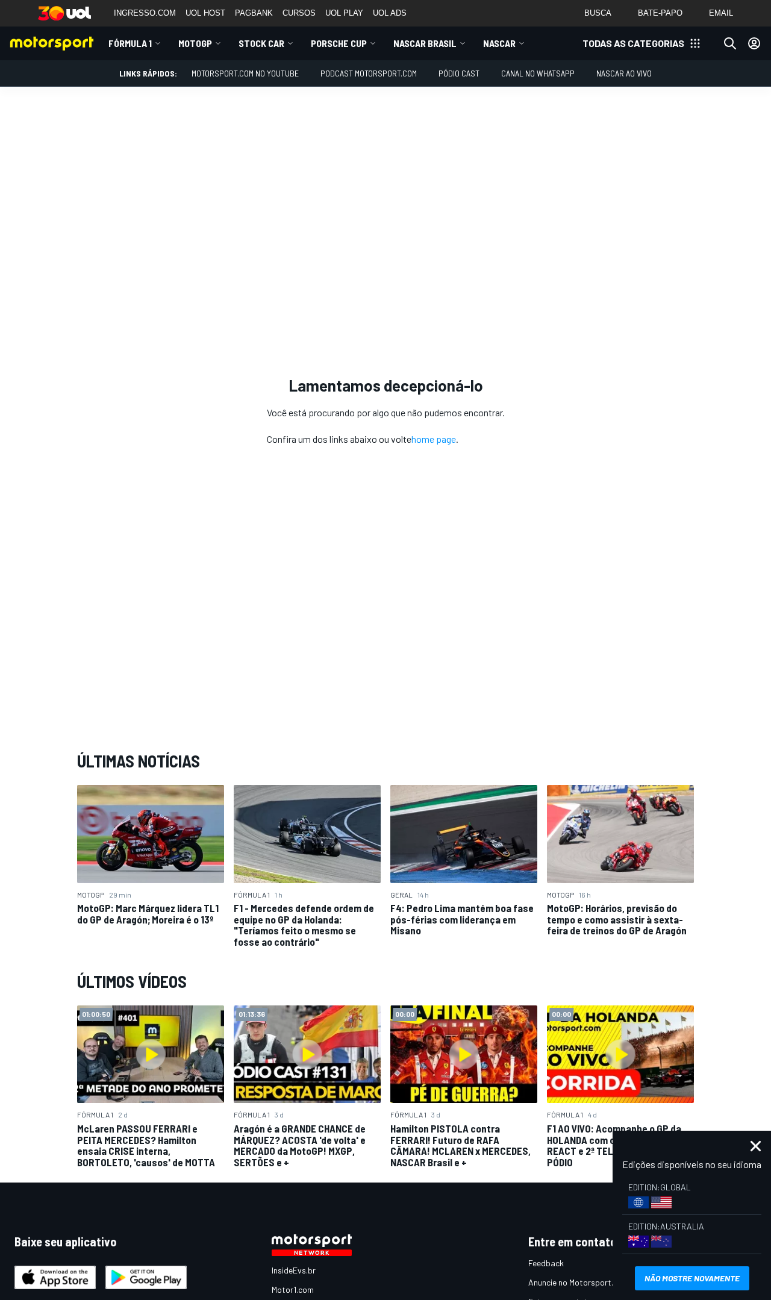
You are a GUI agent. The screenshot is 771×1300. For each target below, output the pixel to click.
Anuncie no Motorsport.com (578, 1282)
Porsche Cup (339, 43)
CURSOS (299, 12)
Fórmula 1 (130, 43)
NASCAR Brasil (425, 43)
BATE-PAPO (660, 12)
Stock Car (261, 43)
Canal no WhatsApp (538, 73)
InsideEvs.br (294, 1270)
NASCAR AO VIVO (624, 73)
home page (433, 439)
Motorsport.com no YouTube (245, 73)
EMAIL (721, 12)
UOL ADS (390, 12)
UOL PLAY (344, 12)
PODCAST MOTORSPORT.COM (368, 73)
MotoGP (195, 43)
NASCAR (499, 43)
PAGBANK (254, 12)
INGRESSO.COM (145, 12)
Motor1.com (293, 1289)
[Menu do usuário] (754, 43)
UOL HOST (205, 12)
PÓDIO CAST (459, 73)
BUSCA (597, 12)
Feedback (546, 1263)
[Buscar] (730, 43)
